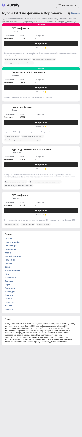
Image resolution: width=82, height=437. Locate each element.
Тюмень (8, 299)
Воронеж (9, 281)
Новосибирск (11, 246)
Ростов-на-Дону (12, 270)
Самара (8, 263)
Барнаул (9, 309)
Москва (8, 239)
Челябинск (10, 260)
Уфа (7, 274)
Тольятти (9, 302)
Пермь (8, 285)
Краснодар (10, 292)
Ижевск (8, 306)
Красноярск (10, 277)
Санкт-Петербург (13, 242)
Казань (8, 253)
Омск (7, 267)
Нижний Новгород (13, 256)
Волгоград (10, 288)
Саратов (9, 295)
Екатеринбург (11, 249)
